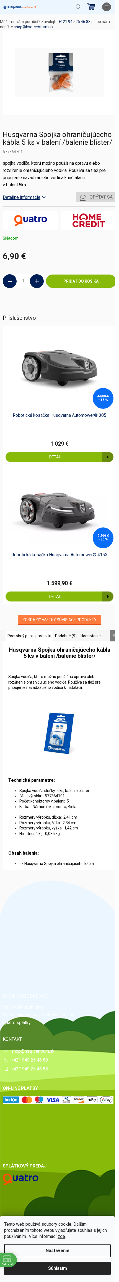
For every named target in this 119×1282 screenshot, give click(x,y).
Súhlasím (57, 1268)
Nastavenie (57, 1250)
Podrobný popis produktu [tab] (29, 636)
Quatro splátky (17, 1022)
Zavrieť (40, 306)
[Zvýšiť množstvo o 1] (37, 281)
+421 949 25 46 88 (74, 21)
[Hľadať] (77, 6)
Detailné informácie (21, 197)
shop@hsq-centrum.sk (33, 27)
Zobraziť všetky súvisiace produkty (59, 620)
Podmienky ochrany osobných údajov (38, 1014)
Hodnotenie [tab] (91, 636)
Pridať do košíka (81, 281)
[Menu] (106, 6)
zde (61, 1236)
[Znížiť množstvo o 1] (10, 281)
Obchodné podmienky (24, 1007)
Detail (55, 457)
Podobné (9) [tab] (66, 636)
